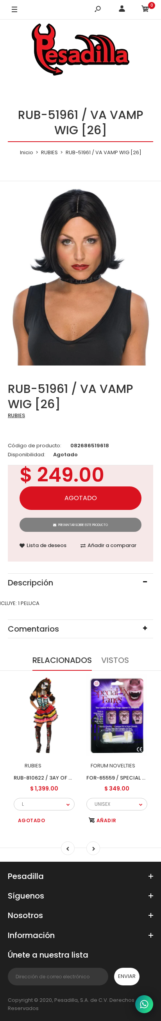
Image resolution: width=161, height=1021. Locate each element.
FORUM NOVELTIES (113, 765)
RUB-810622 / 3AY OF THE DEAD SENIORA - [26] (73, 777)
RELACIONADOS (62, 660)
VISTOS (115, 660)
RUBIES (16, 415)
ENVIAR (127, 976)
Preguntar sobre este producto (83, 525)
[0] (145, 10)
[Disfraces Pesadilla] (80, 50)
